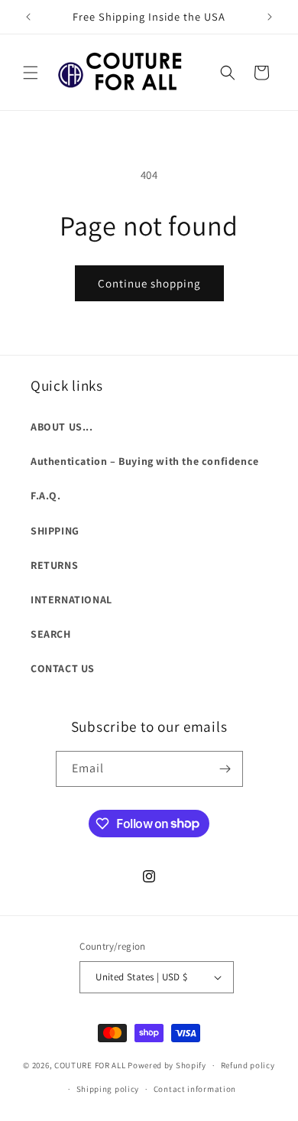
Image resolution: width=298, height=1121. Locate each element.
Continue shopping (149, 283)
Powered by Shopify (167, 1065)
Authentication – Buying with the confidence (145, 461)
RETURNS (54, 565)
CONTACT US (63, 668)
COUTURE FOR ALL (90, 1065)
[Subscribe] (225, 769)
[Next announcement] (270, 17)
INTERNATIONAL (71, 599)
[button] (30, 72)
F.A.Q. (46, 495)
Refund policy (248, 1065)
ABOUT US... (62, 427)
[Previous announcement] (28, 17)
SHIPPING (55, 531)
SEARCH (51, 634)
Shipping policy (108, 1089)
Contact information (195, 1089)
